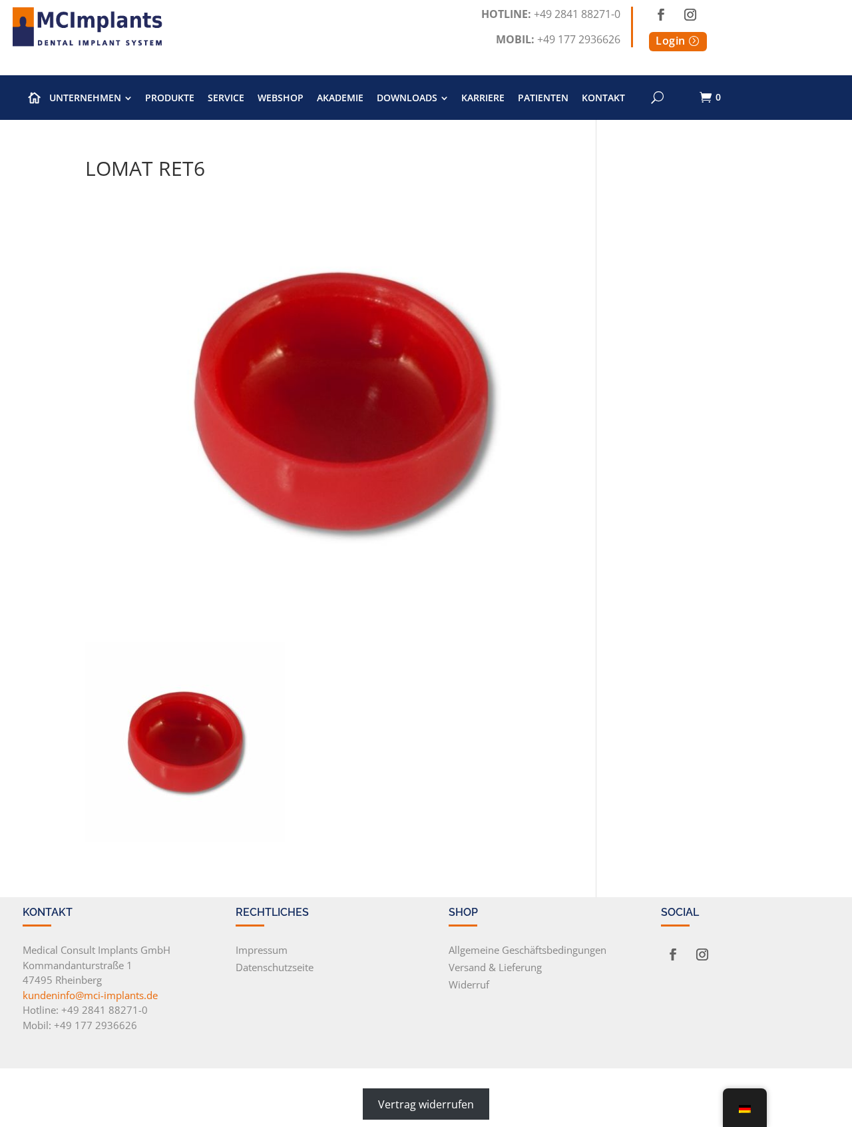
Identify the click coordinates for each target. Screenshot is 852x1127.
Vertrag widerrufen (426, 1103)
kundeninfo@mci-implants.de (90, 995)
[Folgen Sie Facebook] (661, 15)
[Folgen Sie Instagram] (690, 15)
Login (671, 40)
